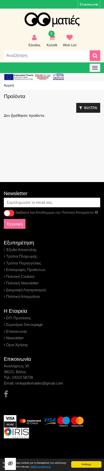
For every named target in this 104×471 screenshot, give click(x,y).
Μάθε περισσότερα (41, 466)
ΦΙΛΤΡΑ (90, 108)
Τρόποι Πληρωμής (21, 256)
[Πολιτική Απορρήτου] (96, 212)
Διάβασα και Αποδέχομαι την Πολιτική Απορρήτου (55, 212)
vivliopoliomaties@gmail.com (39, 383)
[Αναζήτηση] (95, 55)
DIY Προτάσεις (18, 318)
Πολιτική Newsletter (22, 283)
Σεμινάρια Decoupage (24, 324)
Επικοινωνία (89, 4)
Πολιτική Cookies (20, 276)
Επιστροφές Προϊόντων (25, 269)
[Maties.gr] (52, 19)
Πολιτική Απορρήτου (22, 296)
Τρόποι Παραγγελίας (23, 263)
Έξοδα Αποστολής (21, 250)
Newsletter (14, 338)
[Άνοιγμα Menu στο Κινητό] (95, 68)
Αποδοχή (86, 464)
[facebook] (6, 394)
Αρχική (9, 85)
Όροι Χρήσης (16, 345)
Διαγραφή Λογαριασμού (25, 290)
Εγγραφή (14, 224)
